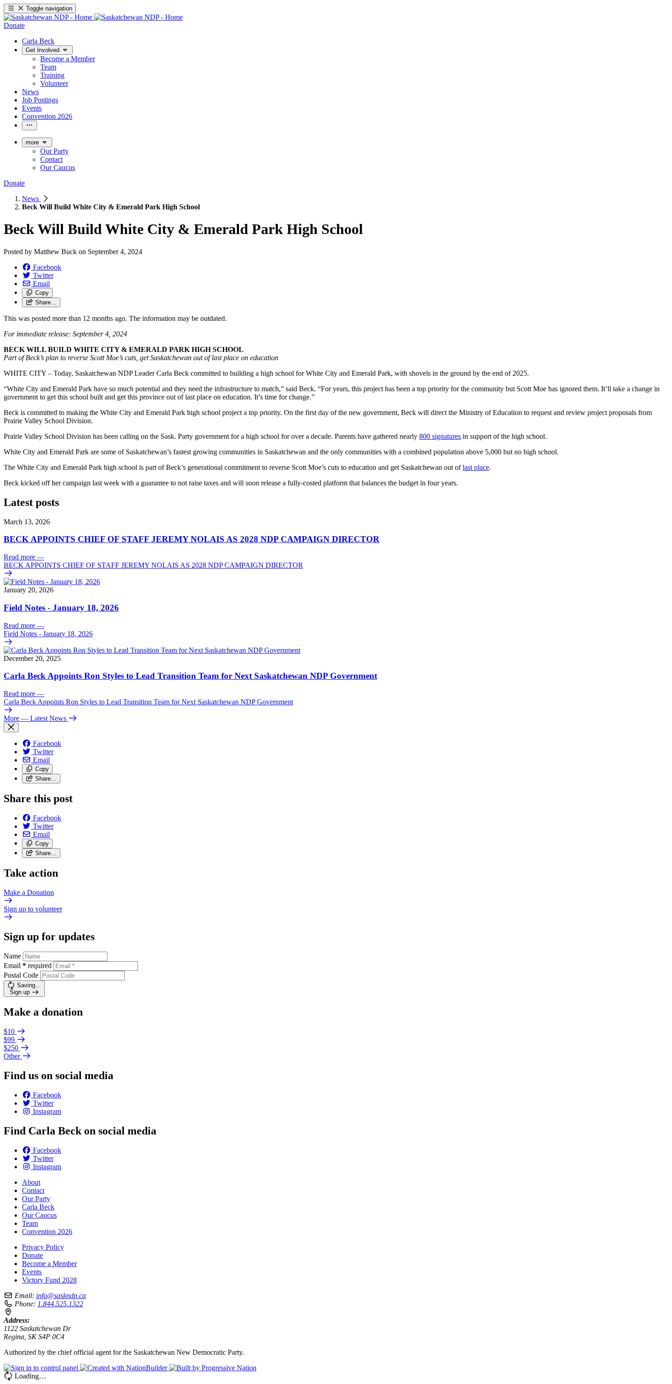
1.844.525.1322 (60, 1304)
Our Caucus (39, 1215)
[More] (29, 125)
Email (28, 965)
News (31, 198)
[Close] (11, 727)
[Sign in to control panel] (42, 1368)
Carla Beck (38, 1207)
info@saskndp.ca (61, 1295)
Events (32, 1272)
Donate (32, 1255)
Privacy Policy (43, 1247)
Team (30, 1223)
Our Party (36, 1199)
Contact (33, 1190)
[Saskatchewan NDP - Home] (93, 17)
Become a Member (49, 1263)
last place (476, 467)
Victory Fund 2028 (49, 1280)
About (31, 1182)
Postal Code (21, 975)
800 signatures (440, 436)
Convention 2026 (47, 1231)
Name (12, 956)
